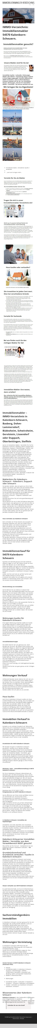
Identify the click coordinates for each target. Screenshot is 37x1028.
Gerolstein (14, 449)
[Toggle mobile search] (30, 4)
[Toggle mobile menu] (33, 4)
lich (8, 654)
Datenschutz (16, 1018)
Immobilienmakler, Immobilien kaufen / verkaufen (18, 168)
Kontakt (22, 1018)
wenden (26, 690)
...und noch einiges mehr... (14, 172)
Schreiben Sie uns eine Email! (16, 1005)
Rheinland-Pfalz (8, 964)
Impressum (28, 1017)
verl (4, 652)
